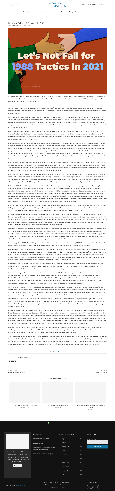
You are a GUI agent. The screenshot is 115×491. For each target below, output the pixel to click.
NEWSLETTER (85, 4)
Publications (53, 12)
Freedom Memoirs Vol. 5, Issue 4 (17, 452)
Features (73, 455)
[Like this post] (59, 351)
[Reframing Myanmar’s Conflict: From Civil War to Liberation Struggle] (90, 392)
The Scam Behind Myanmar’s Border (57, 405)
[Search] (106, 4)
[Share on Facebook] (61, 351)
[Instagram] (15, 5)
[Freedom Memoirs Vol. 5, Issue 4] (17, 441)
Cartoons (73, 475)
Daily (72, 439)
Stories (72, 451)
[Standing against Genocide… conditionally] (24, 392)
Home (19, 12)
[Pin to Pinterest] (64, 351)
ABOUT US (101, 4)
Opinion (95, 12)
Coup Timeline (42, 12)
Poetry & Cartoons (85, 12)
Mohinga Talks (73, 12)
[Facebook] (9, 5)
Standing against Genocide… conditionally (24, 405)
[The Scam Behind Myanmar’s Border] (57, 392)
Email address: (91, 439)
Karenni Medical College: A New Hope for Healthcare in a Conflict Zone (44, 448)
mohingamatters (17, 25)
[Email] (17, 5)
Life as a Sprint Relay (38, 443)
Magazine (73, 467)
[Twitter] (12, 5)
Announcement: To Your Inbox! (41, 438)
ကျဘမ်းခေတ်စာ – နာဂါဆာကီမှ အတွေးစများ (43, 453)
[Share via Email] (66, 351)
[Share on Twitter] (62, 351)
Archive (73, 459)
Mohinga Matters (21, 485)
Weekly (72, 443)
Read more (17, 465)
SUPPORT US (94, 4)
